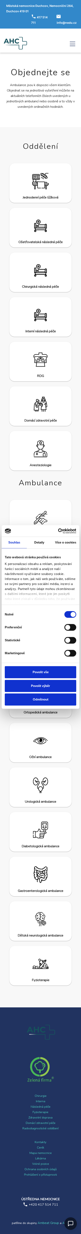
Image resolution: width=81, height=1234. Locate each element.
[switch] (70, 627)
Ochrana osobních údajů (41, 1169)
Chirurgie (41, 1096)
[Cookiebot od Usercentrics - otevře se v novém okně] (58, 531)
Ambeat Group (48, 1223)
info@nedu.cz (67, 22)
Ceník (40, 1148)
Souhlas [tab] (14, 542)
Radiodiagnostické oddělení (40, 1128)
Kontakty (40, 1142)
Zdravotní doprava (40, 1118)
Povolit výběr (40, 686)
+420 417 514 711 (43, 1204)
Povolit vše (41, 672)
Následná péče (40, 1107)
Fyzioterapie (40, 1112)
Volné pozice (40, 1164)
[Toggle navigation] (72, 43)
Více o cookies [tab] (65, 542)
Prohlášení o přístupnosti (40, 1175)
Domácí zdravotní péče (40, 1123)
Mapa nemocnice (40, 1153)
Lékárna (40, 1158)
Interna (40, 1101)
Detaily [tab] (39, 542)
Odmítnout (40, 699)
